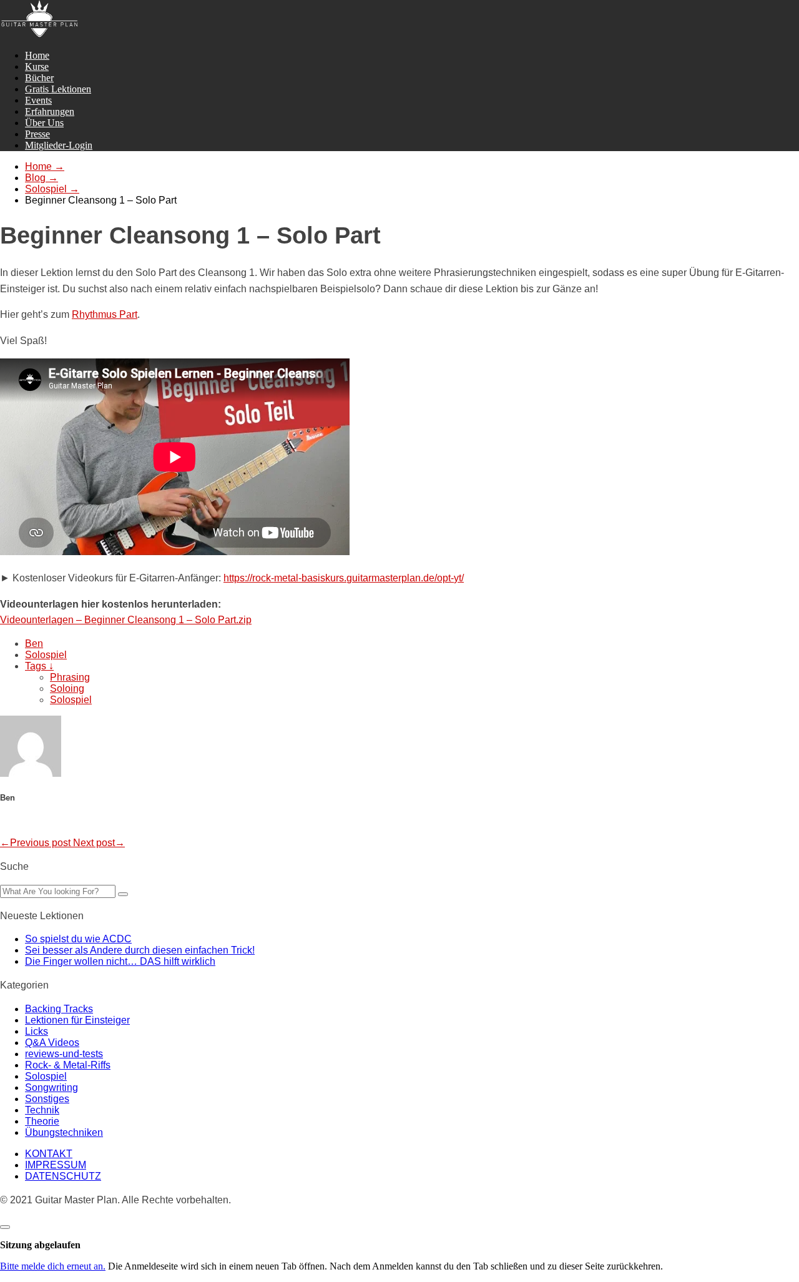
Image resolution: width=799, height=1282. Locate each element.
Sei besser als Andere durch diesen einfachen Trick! (140, 950)
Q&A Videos (52, 1042)
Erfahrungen (49, 111)
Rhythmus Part (104, 314)
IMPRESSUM (55, 1165)
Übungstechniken (64, 1132)
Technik (42, 1110)
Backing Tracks (59, 1008)
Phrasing (70, 677)
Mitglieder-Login (58, 145)
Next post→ (99, 842)
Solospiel (46, 654)
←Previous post (36, 842)
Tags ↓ (39, 666)
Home (37, 55)
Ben (34, 643)
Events (38, 100)
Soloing (67, 688)
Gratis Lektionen (58, 89)
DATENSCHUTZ (63, 1176)
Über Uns (44, 122)
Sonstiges (47, 1098)
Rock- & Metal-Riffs (67, 1065)
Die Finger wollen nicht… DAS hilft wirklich (120, 961)
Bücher (39, 77)
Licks (36, 1031)
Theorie (42, 1121)
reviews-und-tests (64, 1053)
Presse (37, 134)
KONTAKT (48, 1153)
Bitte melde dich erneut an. (52, 1266)
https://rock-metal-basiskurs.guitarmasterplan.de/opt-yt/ (343, 578)
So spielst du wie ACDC (78, 939)
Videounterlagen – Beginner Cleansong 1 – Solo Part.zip (126, 619)
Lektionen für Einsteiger (77, 1020)
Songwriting (51, 1087)
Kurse (37, 66)
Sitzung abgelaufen (40, 1245)
